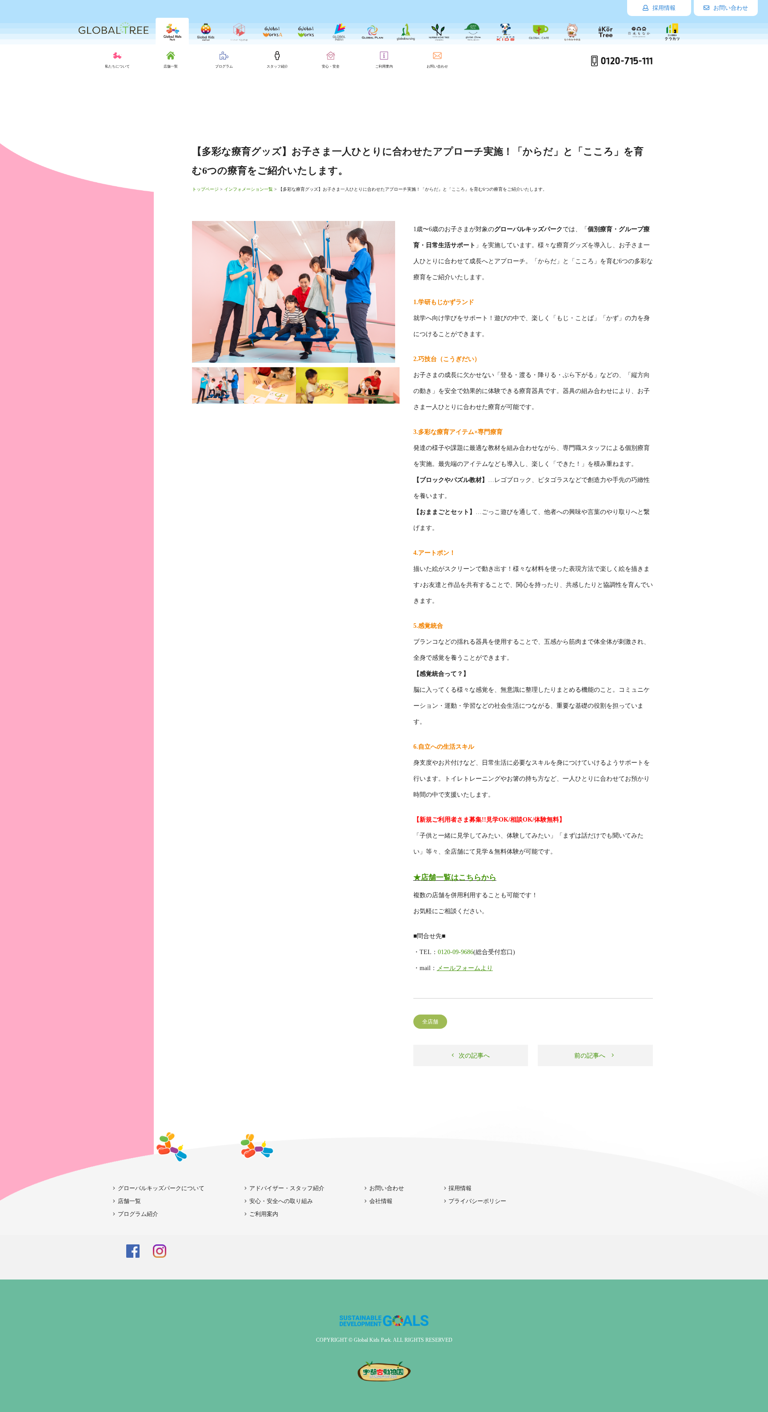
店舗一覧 (129, 1201)
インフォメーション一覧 (248, 189)
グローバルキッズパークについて (161, 1188)
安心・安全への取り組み (281, 1201)
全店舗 (430, 1021)
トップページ (205, 189)
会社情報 (380, 1201)
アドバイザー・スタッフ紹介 (286, 1188)
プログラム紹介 (138, 1214)
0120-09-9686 (455, 951)
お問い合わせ (730, 7)
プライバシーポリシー (477, 1201)
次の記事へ (473, 1055)
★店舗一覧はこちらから (454, 877)
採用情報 (663, 7)
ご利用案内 (263, 1214)
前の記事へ (590, 1055)
